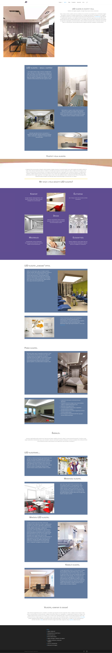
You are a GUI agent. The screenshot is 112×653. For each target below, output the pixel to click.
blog (41, 619)
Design (60, 2)
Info (83, 2)
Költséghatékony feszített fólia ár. (53, 633)
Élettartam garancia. (51, 634)
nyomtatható (62, 324)
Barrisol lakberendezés (51, 636)
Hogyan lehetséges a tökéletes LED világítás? (56, 638)
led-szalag (83, 617)
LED (65, 2)
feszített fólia (97, 16)
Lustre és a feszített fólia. (52, 643)
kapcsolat (71, 619)
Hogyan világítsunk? (51, 631)
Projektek (73, 2)
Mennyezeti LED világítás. (52, 645)
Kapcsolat (79, 2)
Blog (69, 2)
